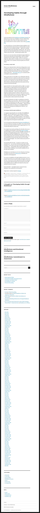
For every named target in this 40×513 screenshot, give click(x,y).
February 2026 (7, 318)
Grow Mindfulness (10, 6)
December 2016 (8, 460)
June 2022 (7, 378)
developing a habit (25, 173)
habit (9, 174)
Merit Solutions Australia (8, 507)
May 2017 (6, 456)
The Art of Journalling (9, 282)
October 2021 (7, 388)
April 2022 (7, 380)
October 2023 (7, 356)
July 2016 (6, 465)
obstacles (5, 176)
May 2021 (6, 395)
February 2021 (7, 399)
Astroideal (7, 298)
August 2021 (7, 391)
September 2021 (8, 390)
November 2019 (8, 419)
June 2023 (7, 361)
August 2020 (7, 407)
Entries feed (7, 493)
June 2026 (7, 313)
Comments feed (8, 495)
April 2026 (7, 316)
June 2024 (7, 345)
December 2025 (8, 321)
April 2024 (7, 348)
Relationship (7, 481)
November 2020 (8, 403)
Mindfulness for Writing (25, 302)
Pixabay (19, 170)
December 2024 (8, 337)
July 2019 (6, 425)
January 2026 (7, 320)
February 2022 (7, 383)
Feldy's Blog (7, 296)
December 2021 (8, 386)
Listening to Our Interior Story (11, 280)
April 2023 (7, 364)
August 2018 (7, 440)
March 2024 (7, 349)
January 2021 (7, 401)
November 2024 (8, 339)
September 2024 (8, 341)
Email (5, 227)
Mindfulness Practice (9, 479)
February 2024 (7, 351)
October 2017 (7, 453)
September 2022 (8, 374)
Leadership (7, 476)
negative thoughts (24, 130)
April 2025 (7, 332)
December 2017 (8, 450)
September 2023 (8, 357)
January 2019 (7, 433)
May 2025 (7, 330)
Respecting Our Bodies (9, 277)
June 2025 (7, 329)
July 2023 (6, 360)
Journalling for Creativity (10, 281)
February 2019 (7, 432)
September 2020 (8, 406)
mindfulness (9, 175)
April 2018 (7, 445)
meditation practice (21, 174)
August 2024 (7, 343)
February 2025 (7, 335)
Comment (6, 208)
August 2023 (7, 359)
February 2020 (8, 415)
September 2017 (8, 454)
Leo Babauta (12, 174)
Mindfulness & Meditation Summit (21, 37)
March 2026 (7, 317)
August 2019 (7, 423)
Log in (6, 492)
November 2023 (8, 355)
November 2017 (8, 452)
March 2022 (7, 382)
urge (26, 176)
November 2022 (8, 371)
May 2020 (7, 411)
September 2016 (8, 464)
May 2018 (7, 444)
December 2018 (8, 434)
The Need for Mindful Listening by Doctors (13, 278)
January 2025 (7, 336)
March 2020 (7, 414)
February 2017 (7, 457)
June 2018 (7, 442)
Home (5, 502)
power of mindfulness (24, 122)
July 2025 (6, 328)
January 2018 (7, 449)
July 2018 (6, 441)
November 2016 (8, 461)
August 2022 (7, 375)
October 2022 (7, 372)
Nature (6, 480)
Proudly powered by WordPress (16, 510)
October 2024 (7, 340)
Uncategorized (19, 173)
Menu (34, 6)
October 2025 (7, 324)
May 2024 (7, 347)
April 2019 (7, 429)
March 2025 (7, 333)
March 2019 (7, 430)
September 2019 (8, 422)
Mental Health (8, 477)
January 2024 (7, 352)
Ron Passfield (7, 173)
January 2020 (7, 417)
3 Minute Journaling (12, 292)
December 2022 (8, 370)
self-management (22, 176)
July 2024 (6, 344)
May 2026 (7, 314)
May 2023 (7, 363)
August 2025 (7, 326)
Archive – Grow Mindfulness (9, 504)
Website (5, 232)
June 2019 (7, 426)
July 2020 (7, 409)
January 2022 (7, 384)
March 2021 (7, 398)
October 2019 (7, 421)
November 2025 (8, 322)
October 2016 (7, 463)
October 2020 (7, 405)
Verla (6, 292)
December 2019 (8, 418)
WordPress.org (8, 496)
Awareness (7, 475)
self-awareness (18, 153)
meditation (16, 174)
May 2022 (7, 379)
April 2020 (7, 413)
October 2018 (7, 437)
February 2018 (7, 448)
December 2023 (8, 353)
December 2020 (8, 402)
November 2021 (8, 387)
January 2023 (7, 368)
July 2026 (6, 312)
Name (5, 223)
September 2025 (8, 325)
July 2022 (6, 376)
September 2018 (8, 438)
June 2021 (7, 394)
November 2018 (8, 436)
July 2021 (6, 392)
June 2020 (7, 410)
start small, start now (17, 72)
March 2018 (7, 446)
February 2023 (7, 367)
